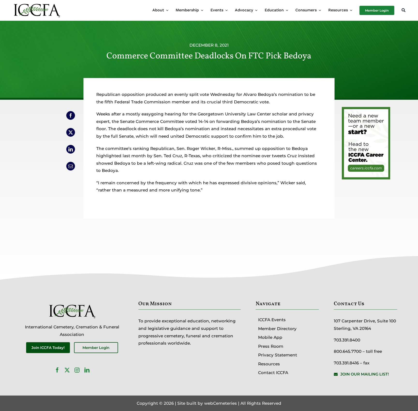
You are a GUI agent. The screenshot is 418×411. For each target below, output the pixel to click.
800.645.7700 (347, 351)
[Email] (70, 166)
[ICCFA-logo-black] (37, 4)
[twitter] (67, 370)
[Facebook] (70, 115)
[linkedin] (87, 370)
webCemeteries (220, 403)
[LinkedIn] (70, 149)
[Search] (403, 10)
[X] (70, 132)
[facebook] (57, 370)
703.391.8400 (347, 340)
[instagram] (77, 370)
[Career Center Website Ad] (366, 110)
